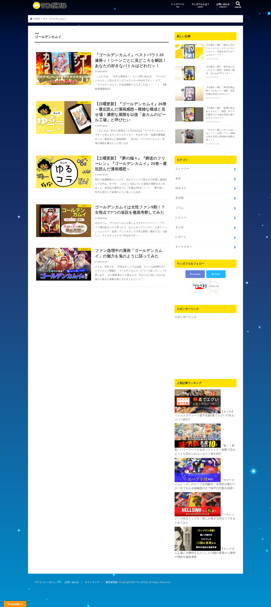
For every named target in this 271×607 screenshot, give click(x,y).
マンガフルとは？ (200, 5)
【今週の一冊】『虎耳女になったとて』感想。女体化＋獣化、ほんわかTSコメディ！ (220, 70)
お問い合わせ (223, 5)
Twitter (217, 274)
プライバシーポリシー (46, 582)
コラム (179, 207)
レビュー (180, 217)
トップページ (177, 5)
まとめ (179, 227)
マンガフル (142, 582)
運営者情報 (111, 582)
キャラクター (183, 246)
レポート (180, 236)
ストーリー (182, 168)
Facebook (196, 274)
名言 (178, 178)
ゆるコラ (180, 188)
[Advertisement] (206, 345)
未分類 (179, 197)
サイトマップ (92, 582)
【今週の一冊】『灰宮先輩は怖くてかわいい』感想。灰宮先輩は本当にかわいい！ (220, 90)
